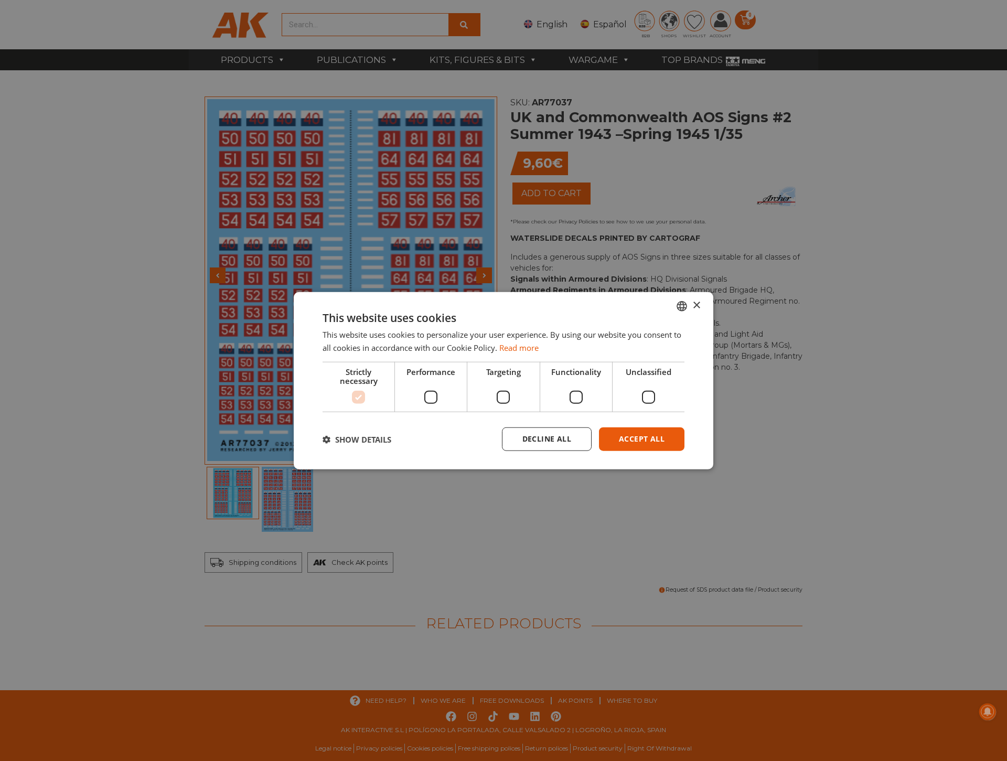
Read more (519, 347)
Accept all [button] (642, 439)
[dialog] (503, 380)
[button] (357, 439)
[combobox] (682, 306)
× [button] (696, 305)
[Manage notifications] (987, 711)
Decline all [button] (546, 439)
